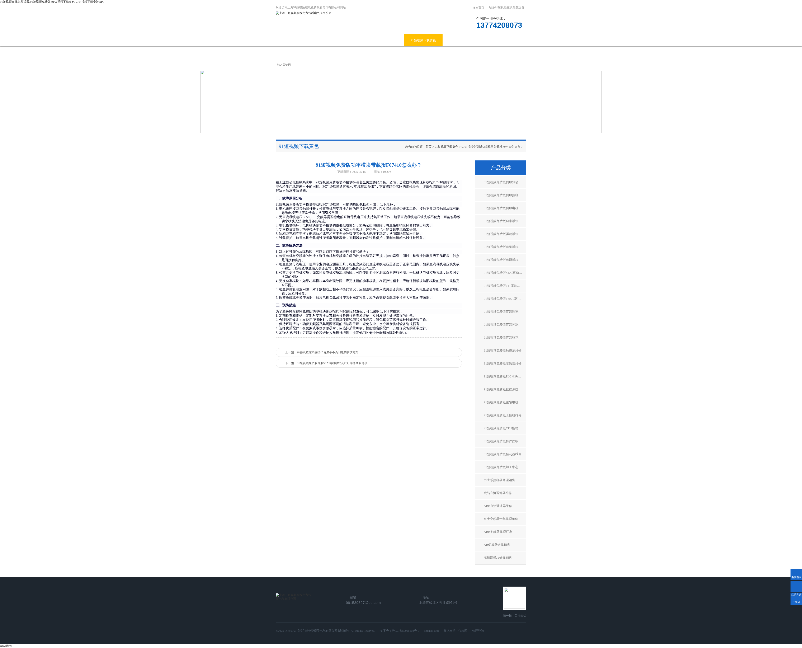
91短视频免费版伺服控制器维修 (505, 195)
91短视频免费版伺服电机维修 (504, 208)
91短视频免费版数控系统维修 (504, 389)
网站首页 (288, 40)
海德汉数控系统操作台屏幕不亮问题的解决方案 (327, 352)
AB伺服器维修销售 (497, 544)
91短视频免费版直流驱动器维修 (505, 337)
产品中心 (340, 40)
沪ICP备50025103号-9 (405, 630)
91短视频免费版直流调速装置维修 (505, 311)
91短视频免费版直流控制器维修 (505, 324)
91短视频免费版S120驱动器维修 (505, 272)
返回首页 (478, 7)
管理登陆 (478, 630)
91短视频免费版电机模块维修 (504, 247)
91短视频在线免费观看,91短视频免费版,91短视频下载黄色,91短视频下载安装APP (52, 1)
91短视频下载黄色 (423, 40)
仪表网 (462, 630)
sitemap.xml (431, 630)
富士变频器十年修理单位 (501, 519)
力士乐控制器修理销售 (499, 480)
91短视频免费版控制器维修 (503, 454)
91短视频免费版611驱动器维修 (505, 285)
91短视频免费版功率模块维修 (504, 221)
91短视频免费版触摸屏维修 (503, 350)
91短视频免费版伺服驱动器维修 (505, 182)
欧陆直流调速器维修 (498, 493)
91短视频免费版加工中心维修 (504, 467)
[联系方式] (796, 586)
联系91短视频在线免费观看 (506, 7)
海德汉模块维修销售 (498, 557)
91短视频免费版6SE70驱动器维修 (505, 298)
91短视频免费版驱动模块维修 (504, 234)
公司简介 (314, 40)
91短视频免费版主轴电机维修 (504, 402)
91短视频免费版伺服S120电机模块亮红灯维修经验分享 (332, 363)
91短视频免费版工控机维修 (503, 415)
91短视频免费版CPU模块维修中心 (505, 428)
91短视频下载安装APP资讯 (378, 40)
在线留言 (481, 40)
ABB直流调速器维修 (498, 506)
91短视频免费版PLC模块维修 (504, 376)
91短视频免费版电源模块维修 (504, 260)
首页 (428, 146)
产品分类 (501, 167)
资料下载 (455, 40)
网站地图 (6, 646)
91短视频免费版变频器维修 (503, 363)
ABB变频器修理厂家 (498, 532)
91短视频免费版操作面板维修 (504, 441)
